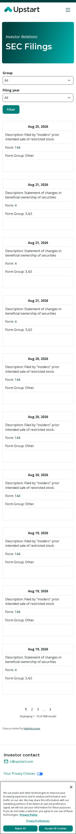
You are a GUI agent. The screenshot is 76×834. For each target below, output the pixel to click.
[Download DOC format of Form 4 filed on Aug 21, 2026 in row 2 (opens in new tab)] (16, 223)
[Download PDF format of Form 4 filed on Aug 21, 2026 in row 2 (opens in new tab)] (9, 223)
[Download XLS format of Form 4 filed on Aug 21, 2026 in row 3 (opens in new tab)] (23, 281)
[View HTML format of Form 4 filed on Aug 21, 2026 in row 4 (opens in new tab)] (30, 339)
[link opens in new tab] (22, 9)
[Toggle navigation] (68, 10)
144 (17, 147)
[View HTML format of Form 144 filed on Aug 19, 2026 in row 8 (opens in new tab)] (23, 571)
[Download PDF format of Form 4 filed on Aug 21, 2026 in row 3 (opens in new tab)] (9, 281)
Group (8, 73)
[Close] (71, 787)
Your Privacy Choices (20, 773)
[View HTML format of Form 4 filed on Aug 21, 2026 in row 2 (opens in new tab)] (30, 223)
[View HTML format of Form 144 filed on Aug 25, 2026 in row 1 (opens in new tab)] (30, 165)
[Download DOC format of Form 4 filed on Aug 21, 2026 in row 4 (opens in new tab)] (16, 339)
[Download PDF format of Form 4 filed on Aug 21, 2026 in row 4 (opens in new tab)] (9, 339)
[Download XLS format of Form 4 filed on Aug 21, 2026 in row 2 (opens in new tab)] (23, 223)
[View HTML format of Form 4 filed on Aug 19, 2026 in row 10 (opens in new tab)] (30, 687)
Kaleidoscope (32, 728)
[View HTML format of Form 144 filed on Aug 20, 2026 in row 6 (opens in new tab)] (30, 455)
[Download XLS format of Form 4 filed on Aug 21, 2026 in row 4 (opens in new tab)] (23, 339)
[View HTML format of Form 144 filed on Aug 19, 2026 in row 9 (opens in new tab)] (30, 629)
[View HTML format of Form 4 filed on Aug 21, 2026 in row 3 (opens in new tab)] (30, 281)
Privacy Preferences (37, 821)
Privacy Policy (28, 815)
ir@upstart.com (18, 761)
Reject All (20, 828)
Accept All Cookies (55, 828)
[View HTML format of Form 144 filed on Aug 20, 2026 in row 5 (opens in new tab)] (30, 397)
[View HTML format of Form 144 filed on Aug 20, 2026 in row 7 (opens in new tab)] (30, 513)
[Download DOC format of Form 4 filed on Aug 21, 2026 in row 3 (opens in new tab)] (16, 281)
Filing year (11, 90)
